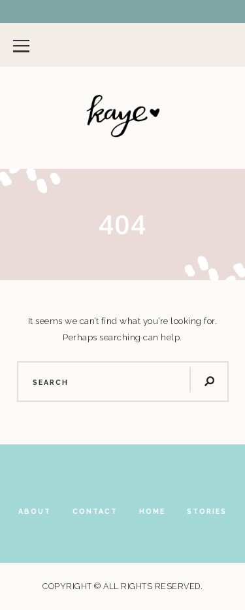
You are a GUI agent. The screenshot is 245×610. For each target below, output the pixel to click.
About (34, 511)
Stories (207, 511)
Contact (95, 511)
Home (152, 511)
